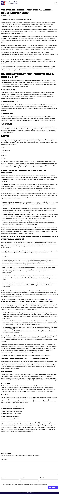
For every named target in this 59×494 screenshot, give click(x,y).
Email (22, 478)
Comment (4, 459)
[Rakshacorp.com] (10, 3)
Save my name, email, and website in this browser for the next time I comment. (25, 484)
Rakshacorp (22, 493)
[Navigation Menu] (56, 3)
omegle (50, 299)
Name (3, 478)
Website (42, 478)
